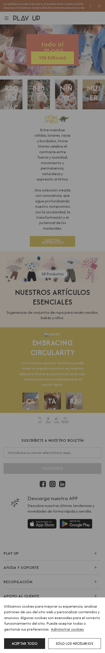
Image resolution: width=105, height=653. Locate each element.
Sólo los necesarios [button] (75, 643)
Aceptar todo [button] (25, 643)
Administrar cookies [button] (67, 629)
